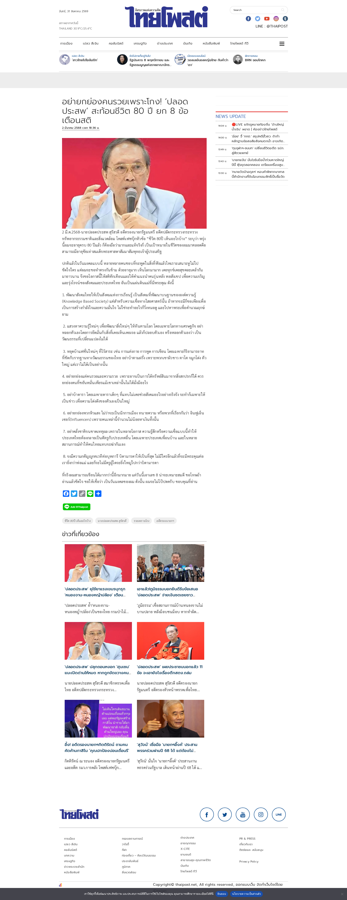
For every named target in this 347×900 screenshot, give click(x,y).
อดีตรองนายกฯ (165, 521)
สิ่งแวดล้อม (129, 872)
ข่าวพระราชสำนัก (74, 867)
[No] (342, 894)
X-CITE (185, 849)
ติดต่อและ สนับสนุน (251, 850)
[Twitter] (257, 18)
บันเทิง (187, 43)
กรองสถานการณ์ (132, 839)
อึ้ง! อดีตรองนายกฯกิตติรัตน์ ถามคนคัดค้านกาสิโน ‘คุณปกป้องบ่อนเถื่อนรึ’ (97, 748)
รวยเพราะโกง (141, 521)
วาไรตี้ (125, 844)
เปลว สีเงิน (90, 43)
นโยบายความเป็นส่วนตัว (246, 893)
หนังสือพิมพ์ (211, 43)
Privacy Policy (249, 861)
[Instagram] (276, 18)
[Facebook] (248, 18)
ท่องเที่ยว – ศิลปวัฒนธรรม (139, 855)
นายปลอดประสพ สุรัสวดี (112, 521)
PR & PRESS (247, 839)
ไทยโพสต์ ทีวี (239, 43)
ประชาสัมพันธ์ (130, 861)
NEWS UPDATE (231, 116)
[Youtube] (266, 18)
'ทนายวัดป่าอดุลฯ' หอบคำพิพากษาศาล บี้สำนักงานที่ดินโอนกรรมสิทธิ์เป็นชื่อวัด (258, 174)
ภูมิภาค (126, 867)
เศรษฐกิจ (140, 43)
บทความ (69, 855)
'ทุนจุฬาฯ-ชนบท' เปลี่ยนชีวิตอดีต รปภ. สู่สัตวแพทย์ (258, 150)
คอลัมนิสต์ (116, 43)
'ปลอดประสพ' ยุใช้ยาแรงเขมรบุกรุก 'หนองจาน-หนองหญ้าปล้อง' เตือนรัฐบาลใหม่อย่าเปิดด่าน (95, 595)
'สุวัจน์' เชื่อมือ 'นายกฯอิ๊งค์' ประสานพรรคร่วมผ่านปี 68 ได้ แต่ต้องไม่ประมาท (167, 751)
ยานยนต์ (186, 854)
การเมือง (66, 43)
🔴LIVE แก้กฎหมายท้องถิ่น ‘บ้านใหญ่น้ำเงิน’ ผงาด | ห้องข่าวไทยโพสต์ (258, 127)
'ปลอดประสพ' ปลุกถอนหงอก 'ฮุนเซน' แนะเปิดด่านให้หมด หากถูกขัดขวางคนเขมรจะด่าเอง (97, 673)
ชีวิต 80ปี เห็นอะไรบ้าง (78, 521)
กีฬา (124, 850)
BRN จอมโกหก (255, 60)
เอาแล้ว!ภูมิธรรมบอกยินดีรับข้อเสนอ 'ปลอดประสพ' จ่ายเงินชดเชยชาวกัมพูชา (167, 595)
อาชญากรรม (188, 843)
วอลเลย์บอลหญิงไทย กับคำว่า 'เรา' (207, 62)
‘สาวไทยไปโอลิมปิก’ (85, 60)
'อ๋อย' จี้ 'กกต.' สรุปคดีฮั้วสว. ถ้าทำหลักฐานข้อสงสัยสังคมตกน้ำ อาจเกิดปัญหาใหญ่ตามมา (257, 139)
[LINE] (279, 814)
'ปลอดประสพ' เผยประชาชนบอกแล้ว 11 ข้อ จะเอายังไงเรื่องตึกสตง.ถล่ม (169, 670)
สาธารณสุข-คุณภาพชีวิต (196, 860)
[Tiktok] (285, 18)
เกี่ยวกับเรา (246, 844)
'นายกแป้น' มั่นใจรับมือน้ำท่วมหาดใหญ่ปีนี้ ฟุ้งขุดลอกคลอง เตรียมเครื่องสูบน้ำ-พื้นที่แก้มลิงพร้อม (258, 162)
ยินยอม (221, 893)
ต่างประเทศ (165, 43)
